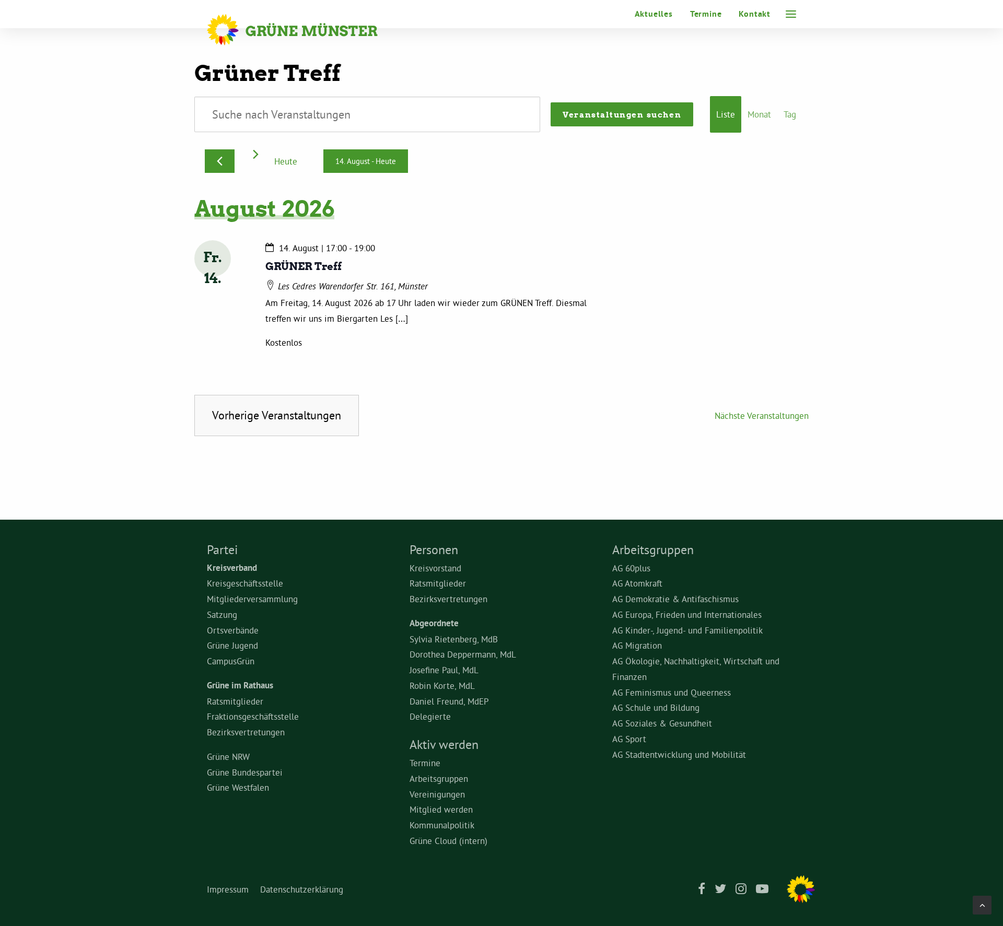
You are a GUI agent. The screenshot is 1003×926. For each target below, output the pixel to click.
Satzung (222, 614)
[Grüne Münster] (306, 29)
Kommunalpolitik (442, 824)
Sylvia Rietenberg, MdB (454, 639)
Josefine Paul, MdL (444, 669)
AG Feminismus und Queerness (671, 692)
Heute (285, 161)
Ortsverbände (233, 630)
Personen (434, 549)
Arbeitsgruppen (439, 778)
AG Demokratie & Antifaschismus (675, 598)
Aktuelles (654, 13)
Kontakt (755, 13)
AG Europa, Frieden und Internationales (687, 614)
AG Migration (637, 645)
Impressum (228, 889)
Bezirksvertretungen (246, 731)
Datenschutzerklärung (301, 889)
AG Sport (629, 738)
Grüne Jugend (232, 645)
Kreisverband (232, 567)
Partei (222, 549)
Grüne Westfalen (238, 787)
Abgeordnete (434, 623)
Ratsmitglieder (235, 701)
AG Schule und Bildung (655, 707)
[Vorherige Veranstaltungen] (220, 161)
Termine (706, 13)
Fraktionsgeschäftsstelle (253, 716)
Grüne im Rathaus (240, 685)
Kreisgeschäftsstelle (245, 583)
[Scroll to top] (982, 902)
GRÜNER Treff (303, 266)
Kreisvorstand (435, 567)
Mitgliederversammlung (252, 598)
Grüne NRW (228, 756)
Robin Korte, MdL (442, 685)
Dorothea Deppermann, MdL (463, 654)
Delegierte (430, 716)
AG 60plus (631, 567)
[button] (791, 14)
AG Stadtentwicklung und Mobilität (679, 754)
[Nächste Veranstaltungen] (256, 154)
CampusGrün (230, 660)
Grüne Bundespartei (245, 772)
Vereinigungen (437, 794)
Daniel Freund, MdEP (449, 701)
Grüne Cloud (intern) (448, 840)
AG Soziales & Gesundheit (662, 723)
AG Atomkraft (637, 583)
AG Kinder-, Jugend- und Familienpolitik (687, 630)
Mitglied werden (441, 809)
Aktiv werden (444, 744)
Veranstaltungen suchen (622, 114)
